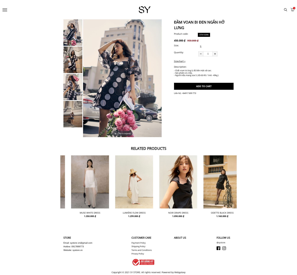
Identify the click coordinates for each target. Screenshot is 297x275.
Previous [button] (63, 192)
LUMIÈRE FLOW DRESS (126, 213)
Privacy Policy (137, 253)
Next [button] (233, 192)
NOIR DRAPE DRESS (171, 213)
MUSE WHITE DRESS (82, 213)
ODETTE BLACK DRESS (214, 213)
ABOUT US (180, 237)
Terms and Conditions (141, 250)
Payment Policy (138, 242)
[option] (122, 78)
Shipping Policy (138, 246)
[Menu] (4, 10)
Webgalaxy (179, 272)
